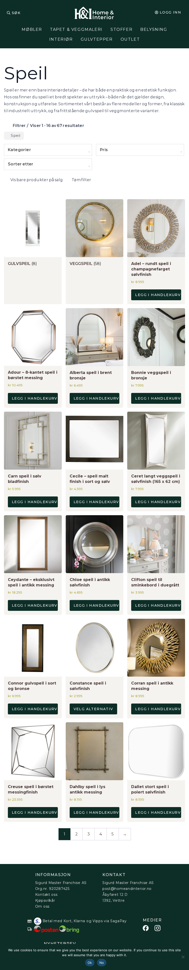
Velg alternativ (93, 709)
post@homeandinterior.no (127, 888)
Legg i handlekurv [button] (158, 295)
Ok (90, 963)
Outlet (130, 39)
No (101, 963)
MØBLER (32, 29)
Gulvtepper (97, 39)
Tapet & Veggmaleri (76, 29)
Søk (16, 13)
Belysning (153, 29)
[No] (182, 956)
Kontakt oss (46, 894)
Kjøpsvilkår (45, 900)
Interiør (61, 39)
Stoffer (121, 29)
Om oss (42, 906)
